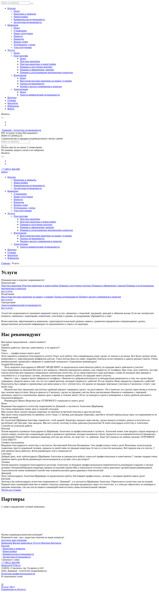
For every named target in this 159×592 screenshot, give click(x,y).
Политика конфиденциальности (18, 573)
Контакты (56, 543)
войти (4, 172)
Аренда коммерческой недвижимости (21, 305)
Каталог (5, 545)
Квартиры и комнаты (14, 548)
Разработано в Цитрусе (13, 589)
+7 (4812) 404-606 (10, 169)
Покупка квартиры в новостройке (40, 285)
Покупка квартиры (11, 285)
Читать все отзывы (11, 490)
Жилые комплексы (23, 543)
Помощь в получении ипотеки (75, 285)
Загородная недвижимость (17, 557)
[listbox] (79, 123)
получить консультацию (14, 540)
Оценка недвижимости (66, 296)
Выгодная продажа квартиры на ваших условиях (27, 296)
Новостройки (10, 551)
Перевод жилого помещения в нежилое (100, 296)
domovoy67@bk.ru (10, 565)
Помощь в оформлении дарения (109, 285)
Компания (7, 543)
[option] (82, 122)
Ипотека (46, 543)
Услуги (37, 543)
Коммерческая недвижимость (18, 554)
